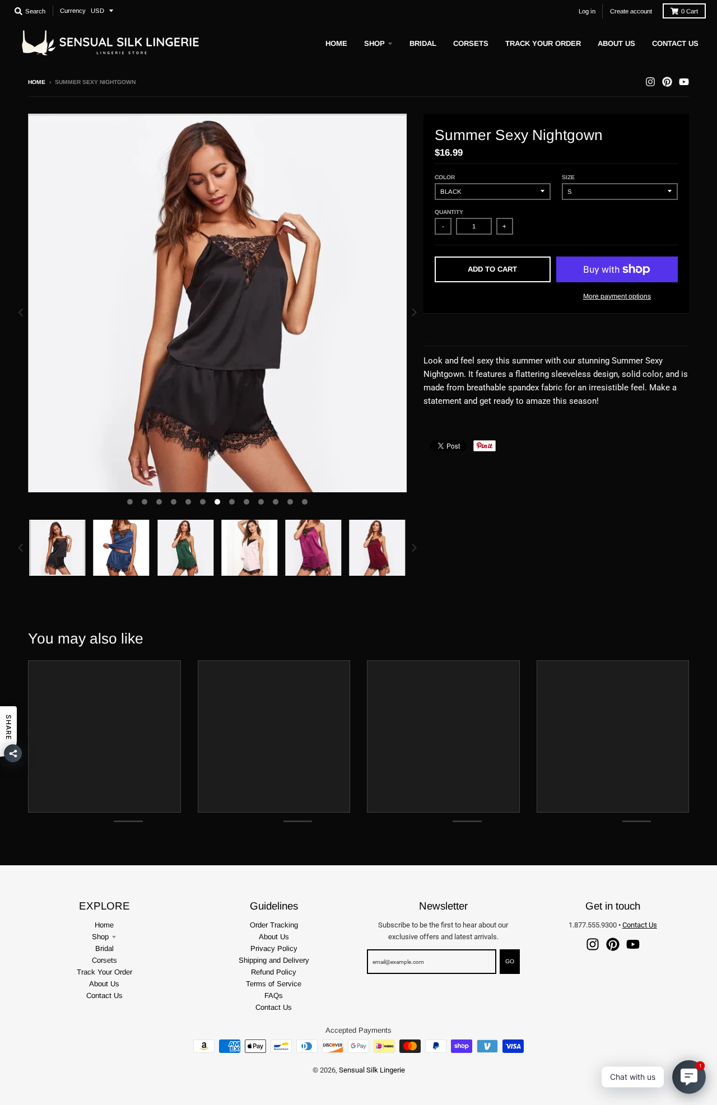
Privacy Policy (273, 948)
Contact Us (104, 995)
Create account (631, 11)
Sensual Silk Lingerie (372, 1070)
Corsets (104, 960)
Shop (100, 937)
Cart (689, 11)
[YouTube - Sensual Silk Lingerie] (684, 82)
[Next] (413, 313)
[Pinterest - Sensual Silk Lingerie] (667, 82)
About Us (104, 984)
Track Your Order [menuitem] (543, 43)
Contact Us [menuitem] (675, 43)
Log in (587, 11)
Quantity (449, 212)
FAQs (273, 995)
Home (36, 82)
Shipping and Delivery (274, 960)
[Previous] (21, 313)
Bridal (104, 948)
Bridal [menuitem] (422, 43)
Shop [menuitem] (374, 43)
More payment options (617, 296)
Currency (73, 10)
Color (445, 177)
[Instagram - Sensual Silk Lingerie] (650, 82)
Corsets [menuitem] (470, 43)
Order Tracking (274, 925)
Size (568, 177)
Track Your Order (104, 972)
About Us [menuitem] (616, 43)
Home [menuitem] (336, 43)
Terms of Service (273, 984)
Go (509, 961)
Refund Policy (273, 972)
